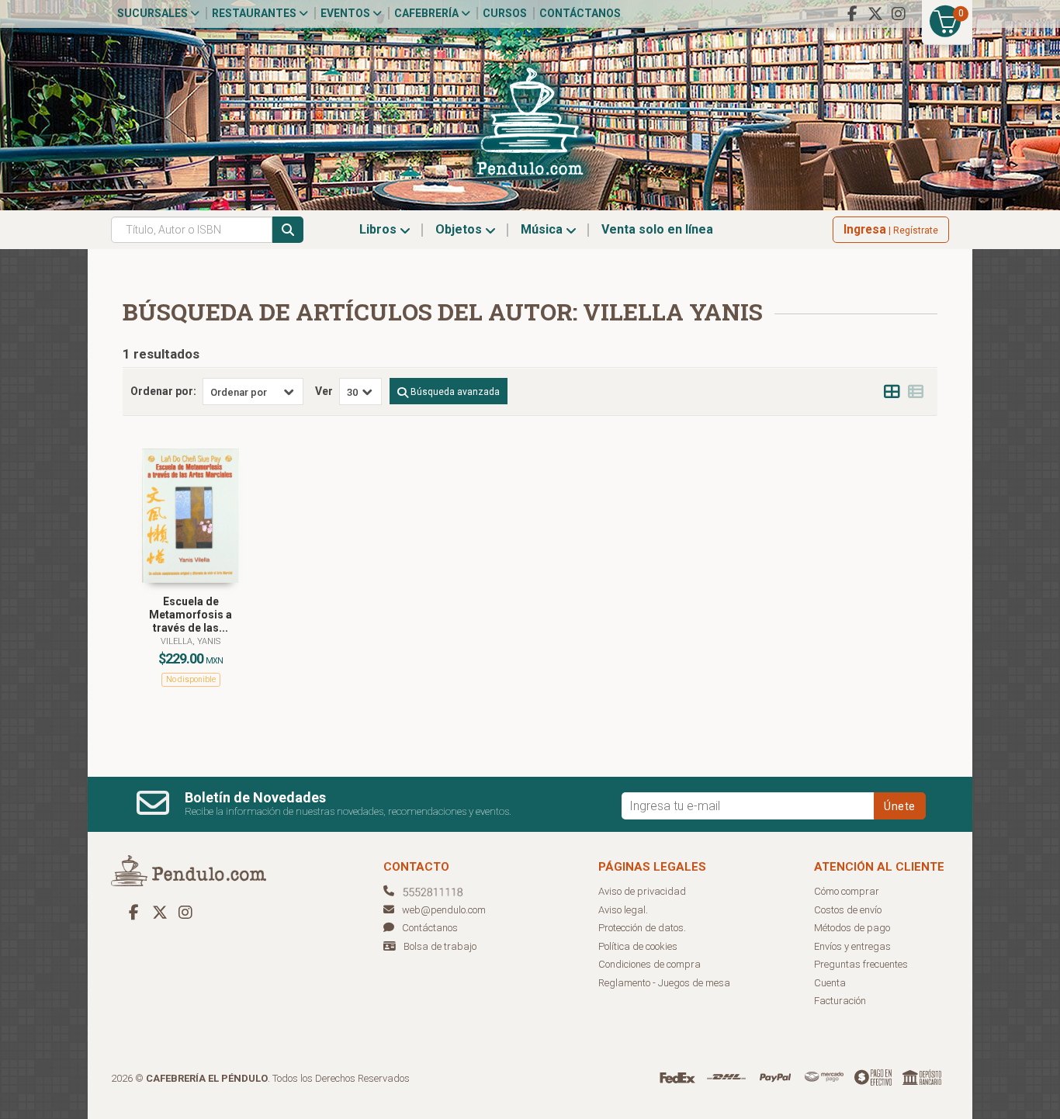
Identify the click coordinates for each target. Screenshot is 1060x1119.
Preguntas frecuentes (861, 964)
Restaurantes (255, 13)
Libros (379, 229)
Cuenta (830, 983)
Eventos (346, 13)
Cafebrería (427, 13)
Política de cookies (637, 946)
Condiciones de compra (649, 964)
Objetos (460, 229)
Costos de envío (848, 910)
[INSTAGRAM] (898, 14)
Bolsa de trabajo (440, 946)
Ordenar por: (163, 391)
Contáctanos (580, 13)
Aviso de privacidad (642, 891)
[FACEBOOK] (852, 14)
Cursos (505, 13)
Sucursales (153, 13)
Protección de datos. (642, 928)
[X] (875, 14)
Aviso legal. (623, 910)
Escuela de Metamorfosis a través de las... (190, 614)
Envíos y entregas (852, 946)
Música (543, 229)
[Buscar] (287, 230)
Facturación (840, 1000)
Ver (324, 391)
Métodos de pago (852, 928)
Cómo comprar (846, 891)
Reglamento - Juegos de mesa (664, 983)
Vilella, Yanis (190, 641)
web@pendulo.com (444, 910)
